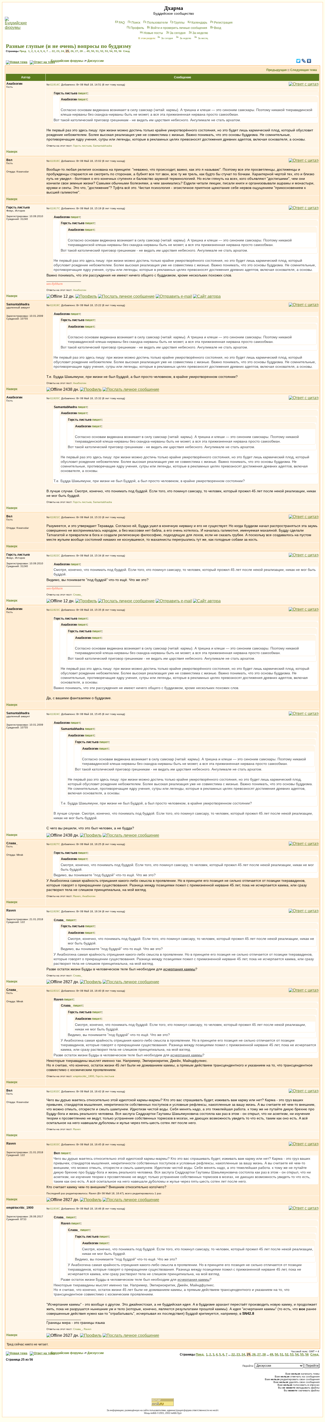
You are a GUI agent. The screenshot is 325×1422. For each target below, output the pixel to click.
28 (81, 51)
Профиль (137, 28)
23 (57, 51)
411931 (53, 990)
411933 (53, 1144)
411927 (53, 844)
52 (101, 51)
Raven (77, 896)
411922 (53, 555)
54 (110, 51)
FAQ (122, 22)
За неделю (200, 33)
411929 (53, 911)
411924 (53, 714)
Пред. (23, 51)
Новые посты (153, 33)
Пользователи (157, 22)
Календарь (199, 22)
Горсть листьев (82, 145)
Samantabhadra (102, 145)
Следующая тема (303, 70)
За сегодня (178, 33)
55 (115, 51)
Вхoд (217, 28)
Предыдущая (276, 70)
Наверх (12, 151)
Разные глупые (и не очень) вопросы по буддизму (68, 46)
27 (76, 51)
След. (126, 51)
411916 (53, 161)
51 (97, 51)
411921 (53, 517)
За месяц (203, 38)
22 (53, 51)
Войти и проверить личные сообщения (179, 28)
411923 (53, 609)
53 (106, 51)
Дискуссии (95, 61)
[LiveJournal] (303, 61)
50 (92, 51)
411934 (53, 1208)
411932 (53, 1091)
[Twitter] (298, 61)
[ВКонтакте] (309, 61)
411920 (53, 398)
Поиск (136, 22)
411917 (53, 208)
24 (62, 51)
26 (72, 51)
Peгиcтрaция (223, 22)
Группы (179, 22)
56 (120, 51)
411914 (53, 84)
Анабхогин (79, 290)
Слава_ (77, 594)
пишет (82, 93)
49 (88, 51)
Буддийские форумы (67, 61)
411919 (53, 305)
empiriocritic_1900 (83, 1076)
